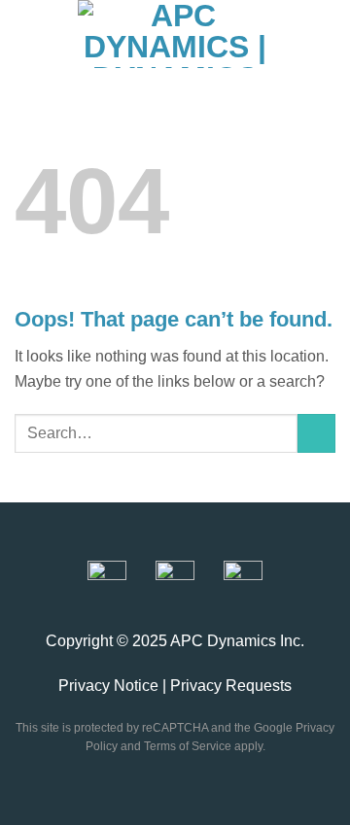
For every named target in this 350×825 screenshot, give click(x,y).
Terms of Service (187, 746)
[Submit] (316, 433)
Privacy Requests (231, 685)
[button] (29, 34)
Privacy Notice (108, 685)
